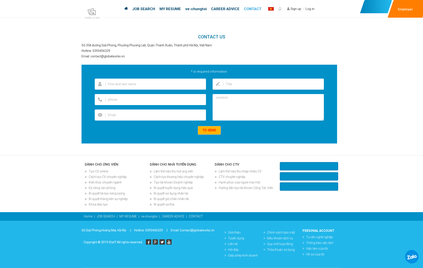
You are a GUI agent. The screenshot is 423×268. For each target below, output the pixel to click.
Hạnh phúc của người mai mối (239, 182)
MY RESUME (170, 9)
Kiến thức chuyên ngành (105, 182)
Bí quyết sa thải (164, 204)
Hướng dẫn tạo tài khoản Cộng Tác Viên (246, 188)
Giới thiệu (234, 232)
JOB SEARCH (143, 9)
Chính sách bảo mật (281, 232)
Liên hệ (232, 244)
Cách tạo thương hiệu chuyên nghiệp (179, 177)
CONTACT (253, 9)
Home (126, 9)
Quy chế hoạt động (280, 244)
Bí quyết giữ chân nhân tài (171, 199)
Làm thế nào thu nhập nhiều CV (240, 171)
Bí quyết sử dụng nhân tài (171, 193)
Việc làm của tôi (317, 248)
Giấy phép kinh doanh (243, 255)
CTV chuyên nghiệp (232, 177)
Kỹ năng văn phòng (102, 188)
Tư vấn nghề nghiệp (319, 237)
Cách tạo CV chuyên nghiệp (108, 177)
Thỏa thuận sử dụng (281, 249)
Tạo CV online (98, 171)
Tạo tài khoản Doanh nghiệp (173, 182)
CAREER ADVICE (225, 9)
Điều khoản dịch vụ (280, 238)
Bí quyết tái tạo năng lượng (107, 193)
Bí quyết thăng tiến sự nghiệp (108, 199)
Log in (310, 9)
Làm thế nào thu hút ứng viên (173, 171)
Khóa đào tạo (98, 204)
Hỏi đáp (233, 249)
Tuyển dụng (236, 238)
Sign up (295, 9)
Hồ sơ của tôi (315, 254)
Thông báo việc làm (320, 243)
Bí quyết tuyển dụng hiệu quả (173, 188)
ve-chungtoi (196, 9)
